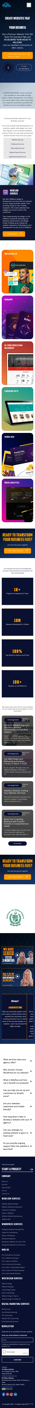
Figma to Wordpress (8, 1236)
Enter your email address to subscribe (14, 1335)
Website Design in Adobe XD (11, 1299)
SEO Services (6, 1309)
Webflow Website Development (12, 1207)
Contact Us (5, 1194)
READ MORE (12, 234)
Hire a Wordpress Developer (11, 1255)
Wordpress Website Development (13, 1229)
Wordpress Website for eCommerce (13, 1245)
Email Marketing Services (10, 1321)
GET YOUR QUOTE (16, 551)
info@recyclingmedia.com (9, 1376)
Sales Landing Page (8, 1293)
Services (4, 1184)
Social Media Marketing (9, 1312)
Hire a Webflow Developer (10, 1258)
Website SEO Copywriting (10, 1318)
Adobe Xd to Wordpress (10, 1232)
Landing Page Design (8, 1290)
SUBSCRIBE (17, 1360)
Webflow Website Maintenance (12, 1216)
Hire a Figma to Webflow (10, 1261)
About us (5, 1181)
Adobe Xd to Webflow (9, 1210)
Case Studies (6, 1187)
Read (17, 733)
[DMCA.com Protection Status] (7, 1389)
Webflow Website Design (10, 1204)
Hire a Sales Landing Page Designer (13, 1267)
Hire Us (4, 1191)
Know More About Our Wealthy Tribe (17, 55)
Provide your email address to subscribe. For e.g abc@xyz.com (16, 1345)
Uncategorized (13, 720)
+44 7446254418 (7, 1387)
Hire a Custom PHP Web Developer (13, 1270)
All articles (17, 843)
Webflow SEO (6, 1219)
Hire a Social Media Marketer (11, 1273)
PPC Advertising (7, 1315)
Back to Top (30, 1404)
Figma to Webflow (8, 1213)
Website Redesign (8, 1287)
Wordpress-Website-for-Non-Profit (13, 1242)
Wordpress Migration (9, 1239)
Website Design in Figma (10, 1296)
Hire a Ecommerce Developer (11, 1264)
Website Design (7, 1284)
